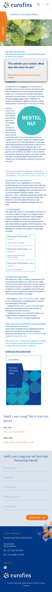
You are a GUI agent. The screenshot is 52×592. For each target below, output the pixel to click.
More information (15, 75)
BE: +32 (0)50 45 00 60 (13, 550)
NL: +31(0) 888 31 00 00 (14, 554)
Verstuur (35, 517)
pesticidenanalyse (24, 149)
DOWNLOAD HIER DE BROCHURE (18, 351)
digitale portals (28, 101)
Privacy (42, 583)
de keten (16, 219)
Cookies (26, 585)
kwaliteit (24, 86)
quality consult (18, 99)
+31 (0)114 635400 (14, 431)
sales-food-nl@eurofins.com (19, 442)
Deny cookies (28, 75)
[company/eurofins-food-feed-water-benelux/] (5, 567)
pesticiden (22, 190)
